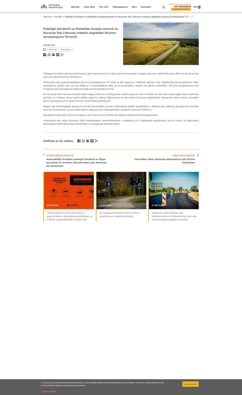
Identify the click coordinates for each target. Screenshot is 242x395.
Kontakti (146, 7)
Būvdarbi (66, 49)
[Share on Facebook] (44, 54)
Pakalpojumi (120, 7)
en (195, 7)
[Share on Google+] (53, 55)
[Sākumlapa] (51, 6)
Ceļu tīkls (89, 7)
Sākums (47, 16)
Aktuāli (75, 7)
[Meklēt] (163, 7)
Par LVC (104, 7)
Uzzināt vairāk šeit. (49, 392)
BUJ (134, 7)
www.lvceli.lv (160, 120)
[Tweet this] (57, 54)
